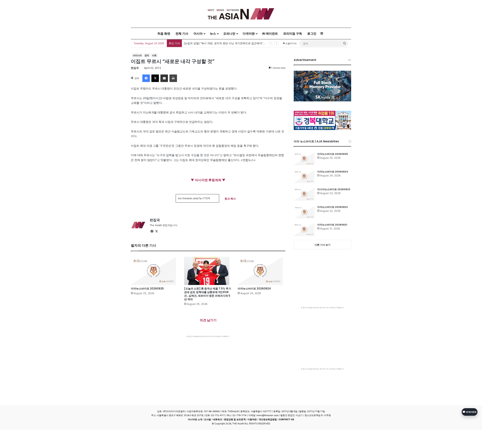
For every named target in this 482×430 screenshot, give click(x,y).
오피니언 (229, 33)
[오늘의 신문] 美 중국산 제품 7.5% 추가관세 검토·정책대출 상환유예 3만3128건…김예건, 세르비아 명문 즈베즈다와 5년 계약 (207, 294)
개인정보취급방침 (268, 419)
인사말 (207, 419)
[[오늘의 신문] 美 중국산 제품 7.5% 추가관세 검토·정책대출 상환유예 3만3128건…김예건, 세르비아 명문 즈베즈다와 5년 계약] (208, 271)
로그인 (311, 33)
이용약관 (252, 419)
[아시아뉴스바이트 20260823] (304, 194)
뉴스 (213, 33)
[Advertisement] (208, 365)
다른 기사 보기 (322, 244)
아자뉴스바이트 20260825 (147, 288)
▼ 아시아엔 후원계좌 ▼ (208, 180)
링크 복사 (230, 198)
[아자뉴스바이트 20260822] (304, 211)
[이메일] (164, 78)
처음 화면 (163, 33)
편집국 (135, 67)
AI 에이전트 (270, 33)
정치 (147, 55)
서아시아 (137, 55)
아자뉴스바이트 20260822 (332, 207)
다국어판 (249, 33)
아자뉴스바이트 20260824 (254, 288)
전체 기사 (181, 33)
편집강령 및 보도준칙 (235, 419)
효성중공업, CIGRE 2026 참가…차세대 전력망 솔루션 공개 (218, 43)
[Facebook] (146, 78)
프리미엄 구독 (292, 33)
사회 (154, 55)
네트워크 (217, 419)
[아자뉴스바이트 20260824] (261, 271)
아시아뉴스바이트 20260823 (333, 189)
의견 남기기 (208, 320)
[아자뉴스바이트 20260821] (304, 229)
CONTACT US (286, 419)
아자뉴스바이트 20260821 (332, 224)
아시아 (198, 33)
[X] (155, 78)
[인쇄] (173, 78)
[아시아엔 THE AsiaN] (241, 14)
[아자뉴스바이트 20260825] (154, 271)
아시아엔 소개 (195, 419)
